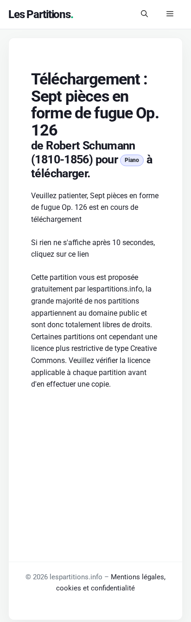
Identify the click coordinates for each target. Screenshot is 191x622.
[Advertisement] (95, 460)
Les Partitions (39, 14)
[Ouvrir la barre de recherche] (144, 14)
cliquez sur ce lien (60, 254)
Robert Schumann (90, 145)
